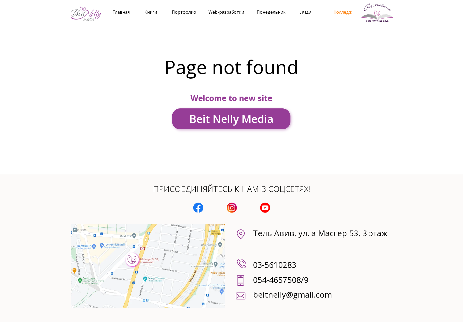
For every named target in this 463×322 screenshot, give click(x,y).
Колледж (343, 12)
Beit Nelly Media (231, 118)
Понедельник (271, 12)
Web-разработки (226, 12)
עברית (305, 12)
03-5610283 (274, 264)
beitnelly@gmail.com (292, 294)
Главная (121, 12)
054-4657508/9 (280, 279)
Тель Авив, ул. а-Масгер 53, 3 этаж (320, 233)
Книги (150, 12)
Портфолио (184, 12)
